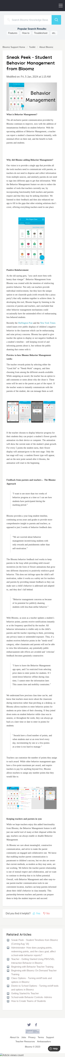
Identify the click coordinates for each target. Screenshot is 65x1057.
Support (50, 1037)
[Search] (56, 20)
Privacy (31, 1037)
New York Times (47, 323)
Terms (41, 1037)
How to (25, 33)
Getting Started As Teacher (25, 993)
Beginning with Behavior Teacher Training (32, 966)
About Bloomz (46, 47)
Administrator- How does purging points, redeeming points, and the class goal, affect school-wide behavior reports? (33, 951)
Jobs (23, 1037)
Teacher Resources (25, 1041)
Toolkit (32, 47)
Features (12, 33)
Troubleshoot (40, 33)
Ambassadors (44, 1041)
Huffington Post (25, 323)
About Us (14, 1037)
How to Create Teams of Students (28, 1001)
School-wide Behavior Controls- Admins (31, 997)
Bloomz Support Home (14, 47)
